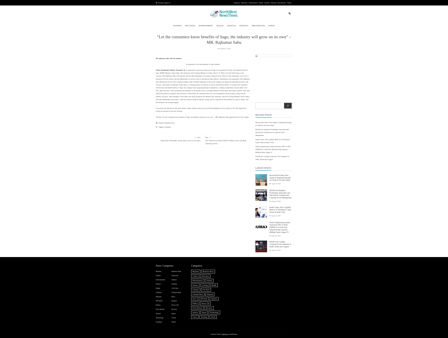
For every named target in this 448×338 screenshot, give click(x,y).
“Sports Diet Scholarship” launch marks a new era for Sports (180, 139)
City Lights (244, 117)
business (168, 127)
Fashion (174, 280)
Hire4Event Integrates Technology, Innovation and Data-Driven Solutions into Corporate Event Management (272, 132)
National (273, 3)
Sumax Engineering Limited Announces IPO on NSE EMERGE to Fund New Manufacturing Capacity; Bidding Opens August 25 (273, 149)
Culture (158, 275)
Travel (174, 318)
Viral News (225, 334)
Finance (158, 284)
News (173, 297)
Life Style (175, 288)
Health (261, 3)
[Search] (288, 105)
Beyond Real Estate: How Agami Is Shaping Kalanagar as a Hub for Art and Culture (280, 177)
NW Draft (159, 301)
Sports (174, 313)
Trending (159, 322)
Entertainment (253, 3)
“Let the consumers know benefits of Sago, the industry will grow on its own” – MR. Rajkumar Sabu (195, 117)
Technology (159, 318)
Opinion (174, 301)
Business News (170, 123)
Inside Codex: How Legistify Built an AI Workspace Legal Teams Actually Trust (280, 209)
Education (244, 3)
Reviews (174, 309)
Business (237, 3)
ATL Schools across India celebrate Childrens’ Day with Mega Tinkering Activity (225, 140)
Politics (158, 305)
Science (158, 313)
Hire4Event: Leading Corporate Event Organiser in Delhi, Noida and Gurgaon (280, 244)
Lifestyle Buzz (176, 292)
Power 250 (175, 305)
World (289, 3)
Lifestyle (267, 3)
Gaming (174, 284)
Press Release (282, 3)
